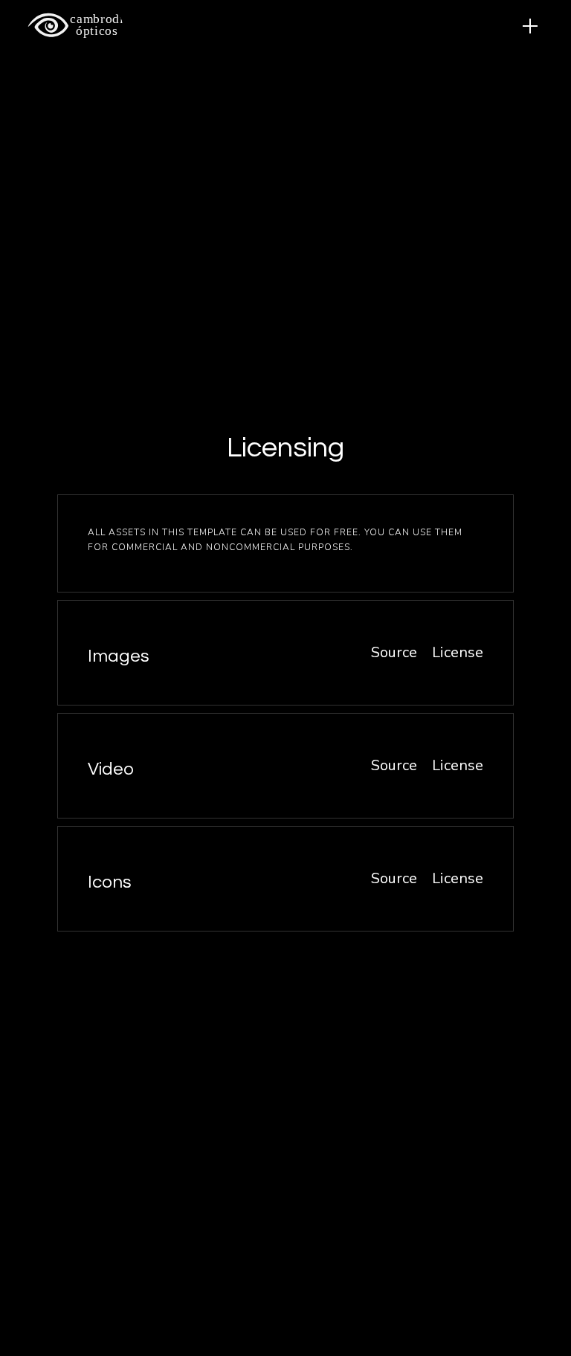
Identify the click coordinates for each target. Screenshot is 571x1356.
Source (394, 652)
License (457, 652)
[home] (69, 25)
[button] (530, 26)
